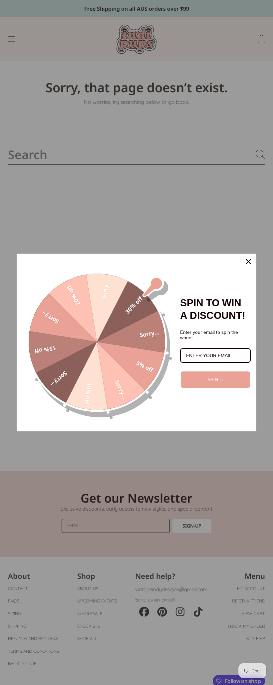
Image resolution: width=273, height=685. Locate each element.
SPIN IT (215, 379)
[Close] (248, 262)
